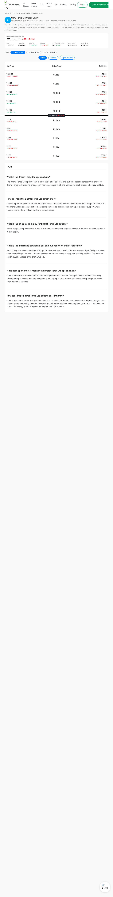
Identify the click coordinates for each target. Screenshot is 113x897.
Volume (53, 58)
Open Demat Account (100, 5)
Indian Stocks (34, 5)
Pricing (73, 5)
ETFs (42, 5)
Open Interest (67, 58)
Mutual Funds (49, 5)
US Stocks (26, 5)
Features (63, 5)
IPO (56, 5)
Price (43, 58)
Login (82, 5)
